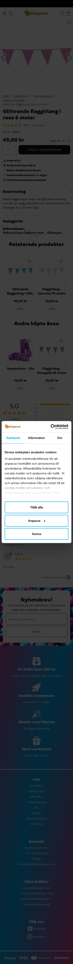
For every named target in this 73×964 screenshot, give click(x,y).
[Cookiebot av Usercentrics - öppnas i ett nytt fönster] (51, 426)
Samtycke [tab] (13, 438)
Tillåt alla (36, 507)
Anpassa (34, 520)
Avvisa (36, 534)
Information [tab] (36, 438)
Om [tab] (59, 438)
